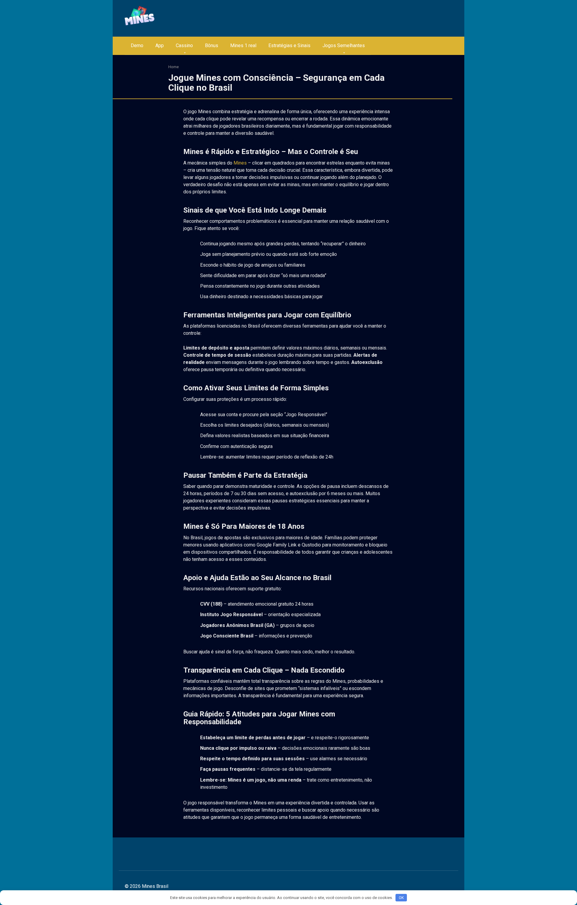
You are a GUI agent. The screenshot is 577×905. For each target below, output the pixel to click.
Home (173, 67)
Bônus (211, 45)
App (159, 45)
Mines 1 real (243, 45)
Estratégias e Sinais (289, 45)
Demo (137, 45)
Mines (240, 163)
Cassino (184, 45)
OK (401, 897)
